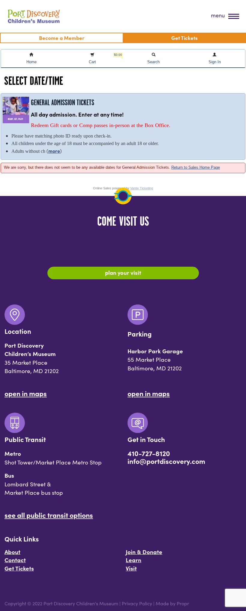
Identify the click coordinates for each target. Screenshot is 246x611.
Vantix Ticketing (141, 188)
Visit (131, 568)
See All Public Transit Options (48, 515)
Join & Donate (144, 552)
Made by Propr (172, 603)
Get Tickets (19, 568)
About (12, 552)
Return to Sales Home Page (195, 167)
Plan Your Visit (123, 272)
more (54, 150)
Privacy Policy (137, 603)
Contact (15, 560)
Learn (133, 560)
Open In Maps (25, 393)
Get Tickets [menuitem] (184, 37)
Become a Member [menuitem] (61, 37)
